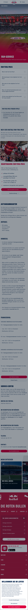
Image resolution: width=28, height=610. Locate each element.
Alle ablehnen (14, 603)
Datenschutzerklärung (9, 594)
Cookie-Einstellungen (14, 600)
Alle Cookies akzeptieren (14, 606)
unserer (3, 594)
